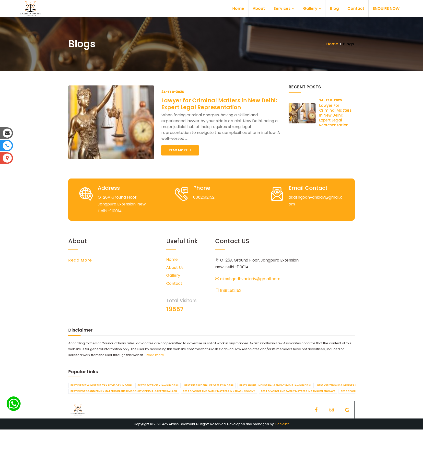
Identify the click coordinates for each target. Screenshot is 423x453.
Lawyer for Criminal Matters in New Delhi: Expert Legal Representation (219, 104)
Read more (155, 355)
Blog (334, 8)
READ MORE (178, 150)
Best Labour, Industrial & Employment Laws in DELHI (275, 385)
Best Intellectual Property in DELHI (209, 385)
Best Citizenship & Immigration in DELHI (344, 385)
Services (282, 8)
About (259, 8)
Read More (80, 260)
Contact (355, 8)
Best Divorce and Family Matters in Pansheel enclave (298, 391)
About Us (175, 267)
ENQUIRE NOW (386, 8)
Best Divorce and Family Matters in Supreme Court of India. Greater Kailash (123, 391)
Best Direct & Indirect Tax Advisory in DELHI (101, 385)
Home (238, 8)
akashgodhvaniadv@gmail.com (249, 279)
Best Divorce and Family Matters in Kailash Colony (219, 391)
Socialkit (282, 424)
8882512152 (230, 290)
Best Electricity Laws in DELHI (158, 385)
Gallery (310, 8)
